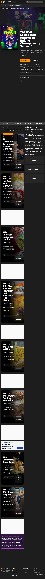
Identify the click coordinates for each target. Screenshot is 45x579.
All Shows (25, 570)
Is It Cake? (35, 160)
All (4, 130)
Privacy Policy (37, 570)
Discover (18, 5)
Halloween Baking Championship (17, 8)
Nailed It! (34, 178)
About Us (25, 572)
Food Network (27, 77)
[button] (9, 165)
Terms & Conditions (38, 574)
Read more (39, 72)
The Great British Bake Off (34, 169)
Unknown (18, 164)
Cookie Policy (37, 572)
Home (3, 8)
